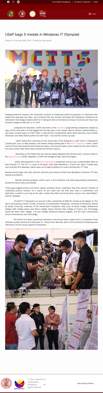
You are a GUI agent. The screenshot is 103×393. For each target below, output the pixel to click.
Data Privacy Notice (85, 383)
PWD (96, 2)
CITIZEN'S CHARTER (82, 2)
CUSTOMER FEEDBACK (61, 2)
